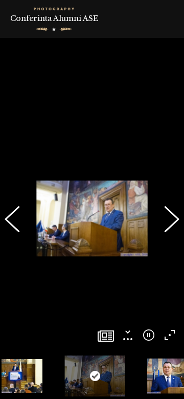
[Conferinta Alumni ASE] (106, 337)
